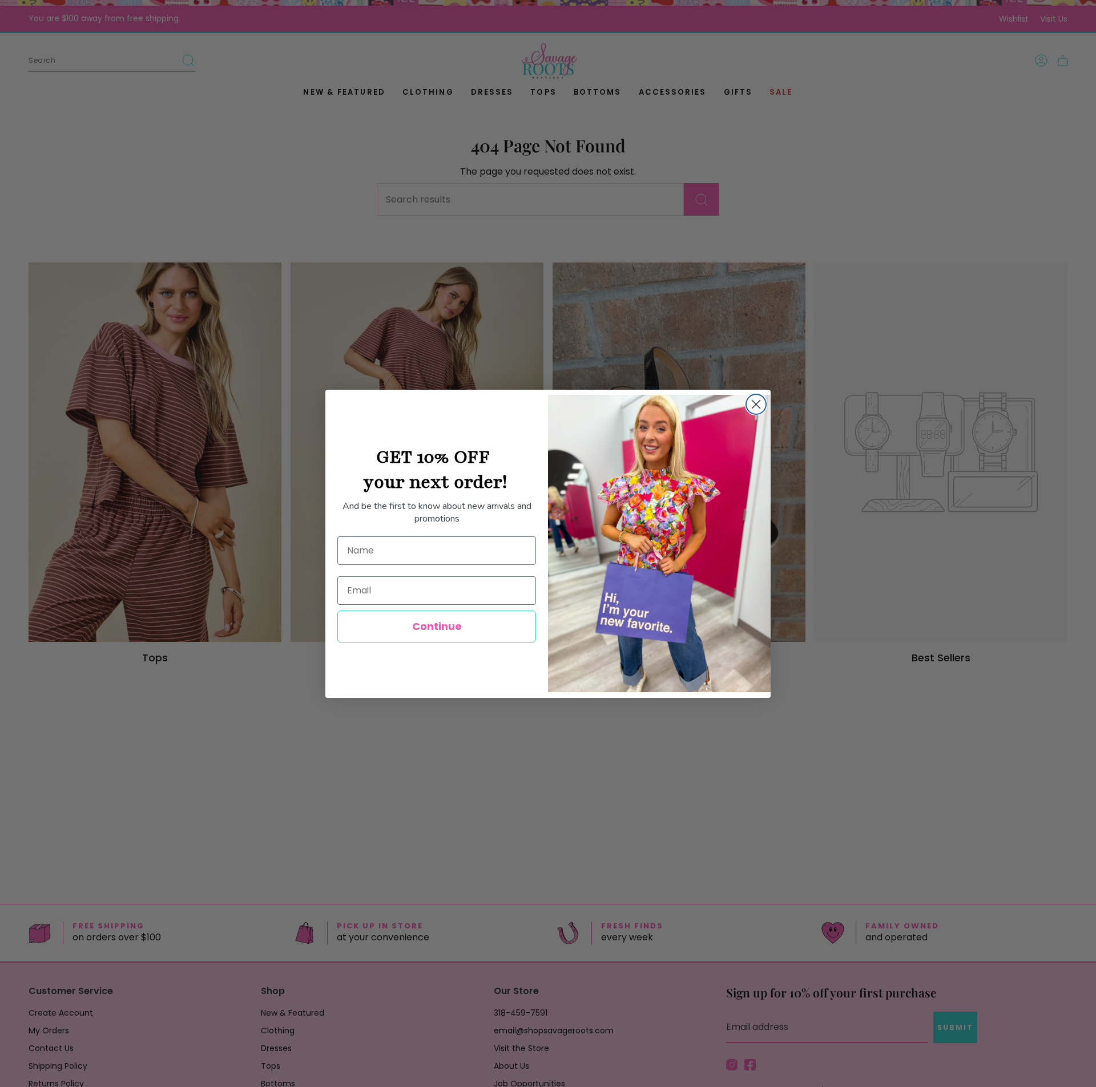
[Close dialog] (756, 404)
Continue (437, 626)
